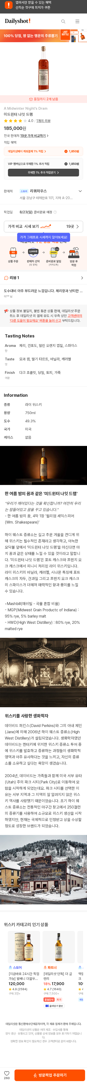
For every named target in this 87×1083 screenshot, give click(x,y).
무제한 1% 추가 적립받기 (42, 172)
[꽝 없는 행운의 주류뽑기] (43, 35)
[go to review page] (82, 278)
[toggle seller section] (80, 191)
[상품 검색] (63, 21)
